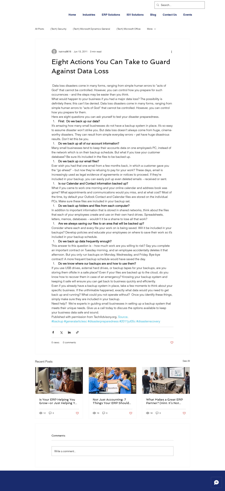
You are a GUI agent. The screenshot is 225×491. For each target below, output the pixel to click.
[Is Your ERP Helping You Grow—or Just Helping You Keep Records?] (59, 380)
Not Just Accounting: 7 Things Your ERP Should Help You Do (111, 401)
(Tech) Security (58, 28)
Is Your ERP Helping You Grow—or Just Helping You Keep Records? (59, 401)
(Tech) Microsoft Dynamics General (91, 28)
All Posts (39, 28)
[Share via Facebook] (53, 332)
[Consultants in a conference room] (166, 380)
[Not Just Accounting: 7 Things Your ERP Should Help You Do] (112, 380)
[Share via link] (77, 332)
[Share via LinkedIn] (69, 332)
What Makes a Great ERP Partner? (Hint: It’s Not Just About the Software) (164, 401)
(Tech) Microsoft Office (129, 28)
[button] (89, 15)
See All (186, 360)
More (150, 28)
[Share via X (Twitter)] (61, 332)
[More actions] (171, 52)
